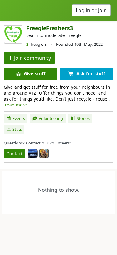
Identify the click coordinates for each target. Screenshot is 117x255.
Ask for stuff (90, 74)
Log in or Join (91, 10)
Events (18, 118)
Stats (17, 129)
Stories (83, 118)
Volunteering (51, 118)
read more (16, 105)
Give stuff (34, 74)
